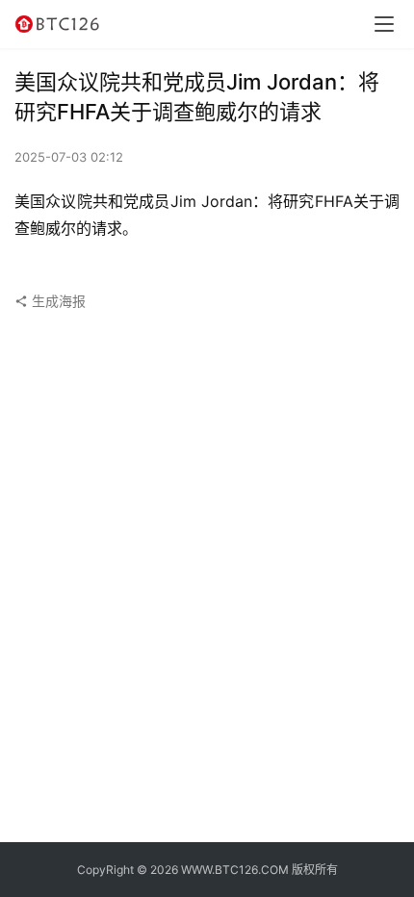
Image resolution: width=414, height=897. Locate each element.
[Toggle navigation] (384, 24)
